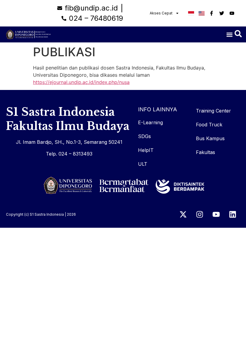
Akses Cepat (161, 13)
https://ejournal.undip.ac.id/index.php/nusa (81, 82)
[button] (230, 34)
